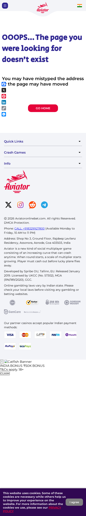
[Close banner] (2, 362)
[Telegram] (44, 205)
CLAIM (4, 373)
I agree (74, 502)
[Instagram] (20, 205)
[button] (5, 6)
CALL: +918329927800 (29, 228)
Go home (43, 108)
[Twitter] (8, 205)
